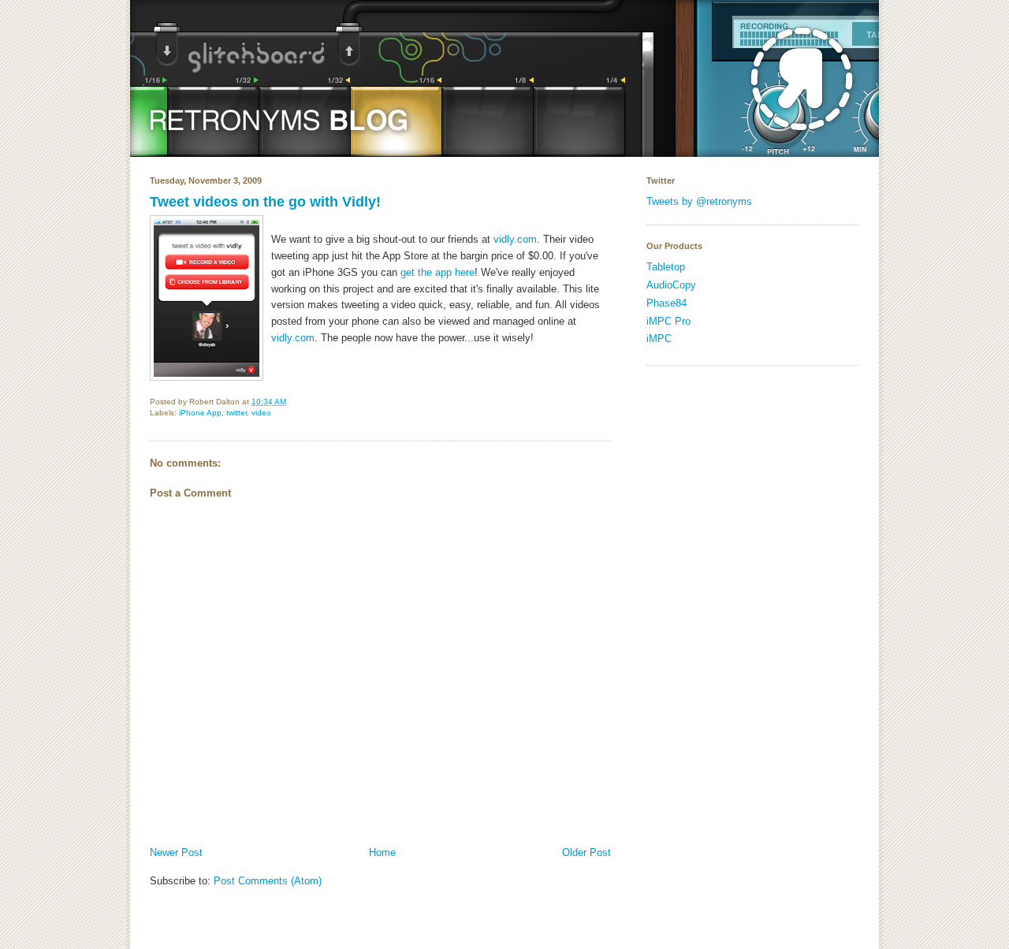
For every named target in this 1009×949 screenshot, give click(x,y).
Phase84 (666, 303)
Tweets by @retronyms (699, 201)
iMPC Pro (668, 321)
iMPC (659, 338)
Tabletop (665, 267)
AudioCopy (671, 285)
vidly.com (513, 239)
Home (382, 852)
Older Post (586, 852)
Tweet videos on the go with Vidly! (265, 202)
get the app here (437, 272)
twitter (236, 412)
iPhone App (200, 412)
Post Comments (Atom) (268, 881)
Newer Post (176, 852)
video (261, 412)
